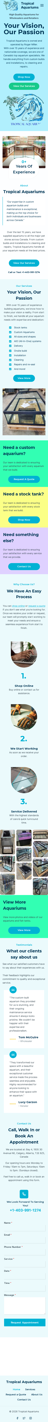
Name (8, 1223)
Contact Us (24, 1399)
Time (7, 1283)
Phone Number (13, 1247)
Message (10, 1295)
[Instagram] (30, 1418)
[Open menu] (42, 5)
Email (8, 1235)
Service (9, 1259)
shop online (18, 606)
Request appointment (25, 1322)
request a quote (36, 606)
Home (16, 1389)
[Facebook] (17, 1418)
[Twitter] (24, 1418)
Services (30, 1389)
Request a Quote (16, 1394)
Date (7, 1271)
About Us (36, 1394)
